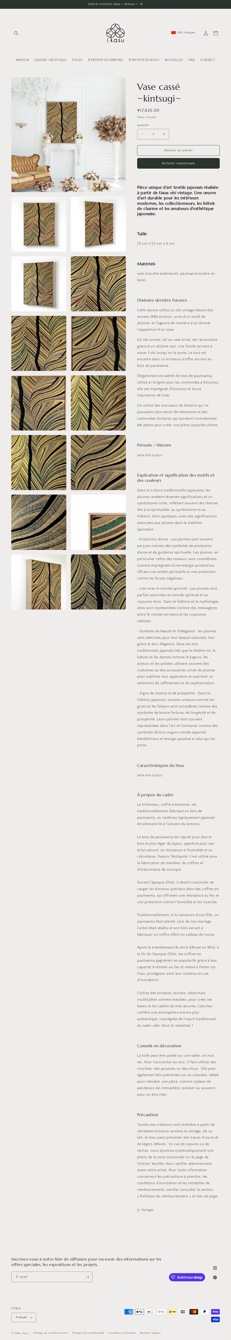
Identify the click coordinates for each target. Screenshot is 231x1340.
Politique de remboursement (50, 1333)
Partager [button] (148, 1210)
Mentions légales (150, 1333)
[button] (16, 33)
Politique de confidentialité (88, 1333)
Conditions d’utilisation (122, 1333)
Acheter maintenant (178, 163)
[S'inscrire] (87, 1277)
